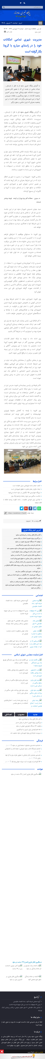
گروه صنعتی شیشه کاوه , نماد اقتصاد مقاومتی (26, 1001)
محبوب (21, 714)
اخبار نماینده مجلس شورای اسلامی (28, 654)
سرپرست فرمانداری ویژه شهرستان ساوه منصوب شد (23, 548)
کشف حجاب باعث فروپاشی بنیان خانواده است (26, 485)
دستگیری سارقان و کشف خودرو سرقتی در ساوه (25, 581)
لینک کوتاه (30, 513)
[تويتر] (22, 508)
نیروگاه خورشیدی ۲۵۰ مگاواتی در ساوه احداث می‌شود (24, 492)
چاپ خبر (9, 32)
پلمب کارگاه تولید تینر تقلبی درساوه (29, 578)
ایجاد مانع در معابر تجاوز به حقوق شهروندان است (25, 489)
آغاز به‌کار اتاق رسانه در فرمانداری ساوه (28, 535)
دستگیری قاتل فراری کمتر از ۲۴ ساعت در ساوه (25, 555)
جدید (35, 714)
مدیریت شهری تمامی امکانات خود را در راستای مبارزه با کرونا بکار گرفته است (22, 45)
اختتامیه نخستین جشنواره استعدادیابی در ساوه (26, 745)
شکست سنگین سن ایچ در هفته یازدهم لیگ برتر (25, 496)
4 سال (8, 745)
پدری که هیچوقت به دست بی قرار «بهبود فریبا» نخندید (24, 1004)
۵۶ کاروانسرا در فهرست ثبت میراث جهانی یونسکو (26, 761)
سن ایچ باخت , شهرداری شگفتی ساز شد (27, 571)
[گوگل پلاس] (26, 508)
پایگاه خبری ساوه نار (25, 112)
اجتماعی (39, 595)
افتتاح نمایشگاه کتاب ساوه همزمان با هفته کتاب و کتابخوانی (22, 749)
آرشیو (36, 997)
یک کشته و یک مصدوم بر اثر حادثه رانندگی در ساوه (25, 562)
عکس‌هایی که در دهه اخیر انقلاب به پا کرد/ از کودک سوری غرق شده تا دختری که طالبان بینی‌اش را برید (16, 644)
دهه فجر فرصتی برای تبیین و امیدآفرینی (28, 545)
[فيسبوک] (30, 508)
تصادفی (8, 714)
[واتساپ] (39, 508)
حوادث (40, 769)
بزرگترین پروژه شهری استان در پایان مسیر (27, 538)
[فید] (24, 3)
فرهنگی (39, 740)
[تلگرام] (20, 3)
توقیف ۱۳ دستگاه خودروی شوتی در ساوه (27, 541)
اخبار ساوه (38, 32)
